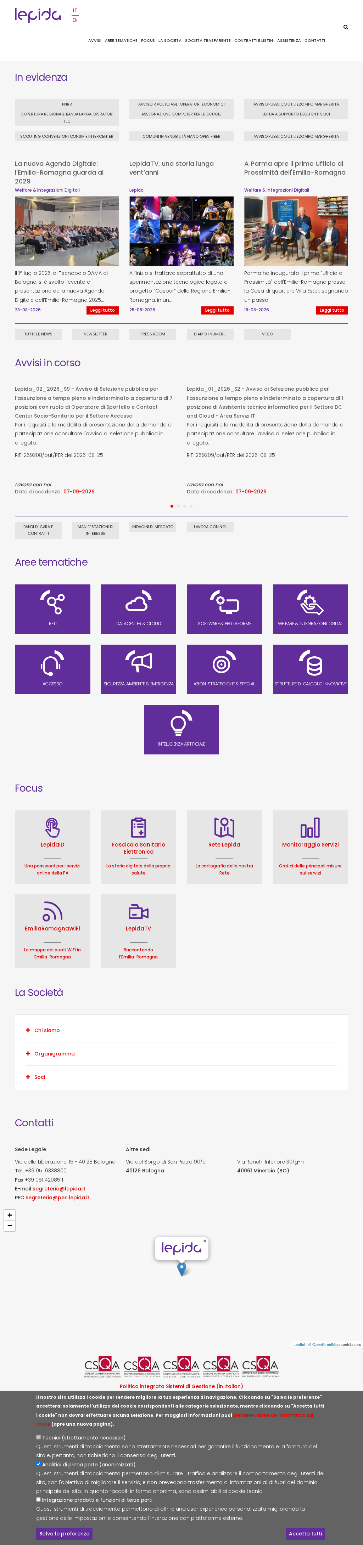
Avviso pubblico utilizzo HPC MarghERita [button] (296, 104)
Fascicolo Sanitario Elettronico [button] (138, 848)
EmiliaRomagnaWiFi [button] (52, 928)
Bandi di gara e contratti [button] (38, 530)
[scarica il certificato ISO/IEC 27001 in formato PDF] (142, 1367)
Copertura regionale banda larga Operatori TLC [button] (67, 117)
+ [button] (9, 1215)
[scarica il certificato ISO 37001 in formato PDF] (181, 1366)
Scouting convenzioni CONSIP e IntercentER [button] (66, 136)
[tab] (181, 1030)
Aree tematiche (121, 40)
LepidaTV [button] (138, 928)
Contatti (315, 40)
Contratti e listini (254, 40)
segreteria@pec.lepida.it (57, 1197)
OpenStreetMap (326, 1344)
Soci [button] (39, 1077)
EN (75, 20)
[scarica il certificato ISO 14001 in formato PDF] (260, 1366)
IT (75, 10)
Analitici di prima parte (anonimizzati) (89, 1464)
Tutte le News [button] (38, 334)
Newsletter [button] (95, 334)
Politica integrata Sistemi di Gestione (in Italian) (181, 1386)
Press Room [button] (152, 334)
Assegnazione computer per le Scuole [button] (181, 114)
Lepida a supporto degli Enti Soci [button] (296, 114)
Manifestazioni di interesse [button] (95, 530)
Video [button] (267, 334)
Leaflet (299, 1344)
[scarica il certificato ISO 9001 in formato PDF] (102, 1366)
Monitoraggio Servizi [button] (310, 844)
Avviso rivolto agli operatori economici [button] (181, 104)
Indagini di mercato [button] (152, 527)
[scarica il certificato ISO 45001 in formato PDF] (221, 1366)
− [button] (9, 1225)
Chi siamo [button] (47, 1030)
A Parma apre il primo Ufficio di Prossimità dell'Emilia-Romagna (295, 168)
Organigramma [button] (54, 1053)
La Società (170, 40)
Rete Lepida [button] (224, 844)
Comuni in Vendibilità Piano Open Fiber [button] (181, 136)
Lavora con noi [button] (210, 527)
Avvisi (94, 40)
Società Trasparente (208, 40)
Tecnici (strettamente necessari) (84, 1437)
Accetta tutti (305, 1533)
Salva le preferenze (64, 1533)
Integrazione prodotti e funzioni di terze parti (97, 1500)
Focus (148, 40)
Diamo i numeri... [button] (210, 334)
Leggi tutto (102, 310)
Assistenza (289, 40)
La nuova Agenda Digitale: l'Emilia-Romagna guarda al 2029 (59, 172)
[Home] (38, 15)
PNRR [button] (67, 104)
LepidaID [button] (53, 844)
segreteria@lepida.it (59, 1188)
